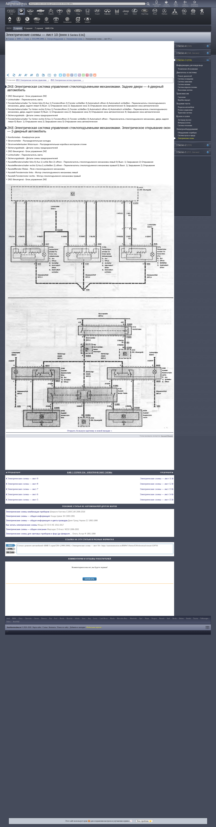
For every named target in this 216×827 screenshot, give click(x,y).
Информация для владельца (189, 65)
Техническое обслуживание (188, 69)
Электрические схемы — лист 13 (156, 489)
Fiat (50, 618)
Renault (161, 618)
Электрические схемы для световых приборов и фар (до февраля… (51, 533)
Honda (62, 618)
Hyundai (69, 618)
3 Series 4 (184, 46)
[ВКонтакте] (64, 75)
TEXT (10, 545)
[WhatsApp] (83, 75)
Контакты (52, 627)
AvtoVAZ (16, 621)
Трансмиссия (182, 93)
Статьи (44, 627)
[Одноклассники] (68, 75)
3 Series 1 (187, 152)
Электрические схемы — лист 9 (23, 478)
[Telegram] (75, 75)
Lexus (95, 618)
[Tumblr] (91, 75)
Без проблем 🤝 (144, 821)
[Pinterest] (87, 75)
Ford (55, 618)
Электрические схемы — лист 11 (156, 478)
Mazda (112, 618)
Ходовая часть (183, 103)
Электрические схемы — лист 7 (23, 489)
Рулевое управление (185, 110)
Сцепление (182, 97)
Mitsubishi (133, 618)
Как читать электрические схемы (35, 525)
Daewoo (44, 618)
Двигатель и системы (186, 72)
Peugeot (154, 618)
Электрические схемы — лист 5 (23, 499)
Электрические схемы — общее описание (42, 529)
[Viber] (79, 75)
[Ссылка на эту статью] (43, 75)
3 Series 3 (184, 60)
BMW (14, 618)
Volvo (8, 621)
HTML (10, 549)
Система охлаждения (185, 79)
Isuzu (84, 618)
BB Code (10, 552)
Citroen (36, 618)
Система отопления (185, 125)
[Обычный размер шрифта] (31, 75)
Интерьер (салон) (184, 123)
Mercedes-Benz (122, 618)
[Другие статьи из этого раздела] (37, 75)
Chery (21, 618)
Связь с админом (185, 5)
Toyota (195, 618)
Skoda (174, 618)
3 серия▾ (18, 28)
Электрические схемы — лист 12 (156, 484)
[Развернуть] (209, 46)
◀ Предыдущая (13, 472)
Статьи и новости (166, 5)
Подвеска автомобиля (186, 107)
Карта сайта (176, 5)
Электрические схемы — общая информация (40, 516)
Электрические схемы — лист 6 (23, 494)
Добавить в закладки (194, 5)
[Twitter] (60, 75)
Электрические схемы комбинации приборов (45, 511)
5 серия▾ (28, 28)
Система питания (184, 84)
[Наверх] (208, 627)
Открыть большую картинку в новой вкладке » (89, 431)
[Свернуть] (209, 60)
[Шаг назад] (8, 75)
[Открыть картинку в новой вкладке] (89, 185)
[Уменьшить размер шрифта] (20, 75)
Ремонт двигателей (185, 76)
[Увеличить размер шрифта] (26, 75)
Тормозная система (185, 113)
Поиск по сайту (62, 627)
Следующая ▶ (166, 472)
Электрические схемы (186, 138)
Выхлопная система (185, 90)
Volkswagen (204, 618)
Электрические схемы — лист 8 (23, 484)
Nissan (147, 618)
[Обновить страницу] (14, 75)
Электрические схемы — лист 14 (156, 494)
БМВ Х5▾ (49, 28)
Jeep (89, 618)
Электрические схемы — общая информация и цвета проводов (52, 520)
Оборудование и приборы (187, 133)
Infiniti (77, 618)
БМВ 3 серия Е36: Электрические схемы (89, 472)
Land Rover (104, 618)
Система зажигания (185, 82)
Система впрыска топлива (187, 87)
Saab (168, 618)
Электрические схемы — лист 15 (156, 499)
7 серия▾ (39, 28)
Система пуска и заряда (186, 135)
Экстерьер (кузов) (184, 120)
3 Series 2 (184, 145)
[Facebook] (71, 75)
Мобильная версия (157, 5)
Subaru (181, 618)
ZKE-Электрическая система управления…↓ (32, 80)
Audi (8, 618)
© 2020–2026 (19, 627)
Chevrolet (28, 618)
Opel (140, 618)
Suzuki (188, 618)
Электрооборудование (187, 129)
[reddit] (94, 75)
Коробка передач (184, 100)
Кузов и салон (183, 116)
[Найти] (148, 4)
